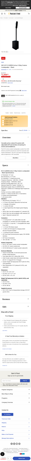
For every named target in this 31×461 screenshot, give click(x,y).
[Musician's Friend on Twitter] (14, 443)
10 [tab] (17, 52)
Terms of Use (15, 5)
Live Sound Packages (19, 17)
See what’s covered (9, 118)
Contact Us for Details (7, 348)
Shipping (4, 422)
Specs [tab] (5, 165)
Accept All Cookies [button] (23, 7)
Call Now (8, 414)
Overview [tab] (6, 137)
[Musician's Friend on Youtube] (17, 443)
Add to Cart (21, 458)
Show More (15, 157)
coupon (20, 10)
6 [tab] (13, 52)
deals (16, 10)
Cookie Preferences (23, 5)
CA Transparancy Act (7, 451)
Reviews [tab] (6, 299)
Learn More (4, 330)
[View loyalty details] (23, 95)
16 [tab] (23, 52)
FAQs (3, 430)
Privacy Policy (10, 2)
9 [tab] (16, 52)
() (4, 69)
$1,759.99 (24, 130)
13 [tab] (20, 52)
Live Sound (11, 17)
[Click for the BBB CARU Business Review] (22, 454)
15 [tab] (22, 52)
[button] (28, 13)
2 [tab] (9, 52)
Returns (4, 426)
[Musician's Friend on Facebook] (11, 443)
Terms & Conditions (15, 449)
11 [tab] (18, 52)
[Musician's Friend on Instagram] (19, 443)
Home (1, 17)
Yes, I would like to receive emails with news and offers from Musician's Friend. (15, 384)
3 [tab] (10, 52)
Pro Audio (6, 17)
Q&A (10, 69)
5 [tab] (12, 52)
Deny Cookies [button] (8, 7)
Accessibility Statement (23, 451)
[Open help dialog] (2, 454)
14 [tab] (21, 52)
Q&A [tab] (4, 307)
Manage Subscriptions (8, 438)
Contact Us (4, 365)
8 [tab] (15, 52)
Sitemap (15, 451)
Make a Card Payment (7, 434)
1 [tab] (8, 52)
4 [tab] (11, 52)
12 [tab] (19, 52)
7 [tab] (14, 52)
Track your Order (6, 419)
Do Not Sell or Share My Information (11, 448)
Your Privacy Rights (25, 449)
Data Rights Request (23, 448)
